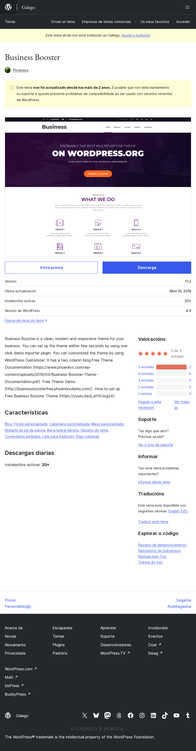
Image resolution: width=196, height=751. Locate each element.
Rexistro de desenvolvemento (162, 545)
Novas (10, 636)
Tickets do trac (150, 562)
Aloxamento (15, 644)
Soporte (107, 636)
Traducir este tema (153, 522)
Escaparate (62, 627)
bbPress (14, 685)
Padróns (60, 653)
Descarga (147, 267)
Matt (11, 677)
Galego (22, 715)
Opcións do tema (94, 430)
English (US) (178, 511)
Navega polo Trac (152, 556)
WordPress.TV (115, 653)
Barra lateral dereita (63, 430)
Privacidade (15, 653)
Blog (8, 424)
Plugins (59, 644)
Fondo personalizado (31, 424)
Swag (155, 653)
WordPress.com (21, 669)
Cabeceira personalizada (69, 424)
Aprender (108, 627)
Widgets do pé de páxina (25, 430)
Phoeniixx (20, 70)
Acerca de (14, 627)
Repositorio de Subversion (159, 551)
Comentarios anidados (22, 436)
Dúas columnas (87, 436)
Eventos (155, 636)
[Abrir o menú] (188, 7)
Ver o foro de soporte (155, 445)
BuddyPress (18, 694)
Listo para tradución (58, 436)
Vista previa (51, 267)
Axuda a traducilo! (136, 35)
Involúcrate (158, 627)
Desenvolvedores (115, 644)
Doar (155, 644)
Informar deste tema (154, 482)
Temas (10, 22)
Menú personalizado (107, 424)
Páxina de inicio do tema (24, 320)
